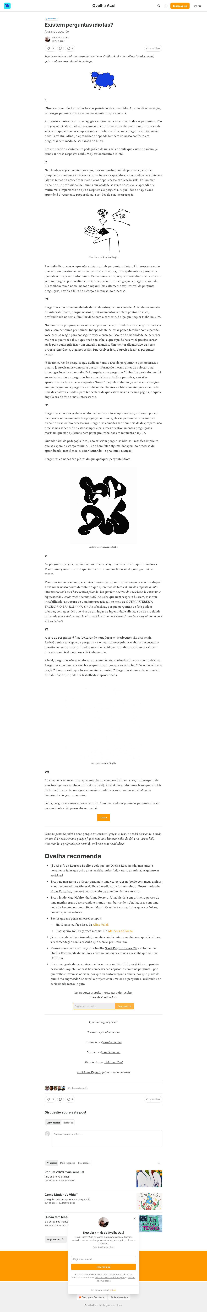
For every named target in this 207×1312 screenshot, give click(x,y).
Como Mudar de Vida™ (61, 1195)
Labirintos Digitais (89, 1072)
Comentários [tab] (53, 1122)
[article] (103, 1179)
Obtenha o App (119, 1297)
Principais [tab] (52, 1163)
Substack (89, 1305)
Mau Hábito (75, 897)
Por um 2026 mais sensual (64, 1172)
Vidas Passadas (60, 891)
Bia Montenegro (60, 38)
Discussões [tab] (83, 1163)
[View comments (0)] (60, 48)
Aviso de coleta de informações (110, 1277)
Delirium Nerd (113, 1062)
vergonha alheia (124, 974)
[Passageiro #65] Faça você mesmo (79, 931)
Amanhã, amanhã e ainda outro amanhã (106, 937)
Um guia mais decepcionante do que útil (67, 1199)
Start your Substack (93, 1297)
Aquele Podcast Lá (78, 969)
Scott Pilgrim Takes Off (121, 948)
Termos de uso (122, 1274)
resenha (87, 942)
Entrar (197, 5)
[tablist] (60, 1122)
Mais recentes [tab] (67, 1163)
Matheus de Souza (120, 931)
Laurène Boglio (110, 257)
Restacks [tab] (68, 1122)
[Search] (159, 6)
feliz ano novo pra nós (57, 1176)
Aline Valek (101, 924)
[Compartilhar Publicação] (166, 6)
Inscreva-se (180, 5)
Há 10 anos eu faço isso (71, 924)
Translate (52, 18)
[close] (134, 1218)
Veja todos (53, 1239)
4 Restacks (82, 1088)
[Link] (40, 856)
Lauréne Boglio (110, 547)
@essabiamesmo (109, 1032)
